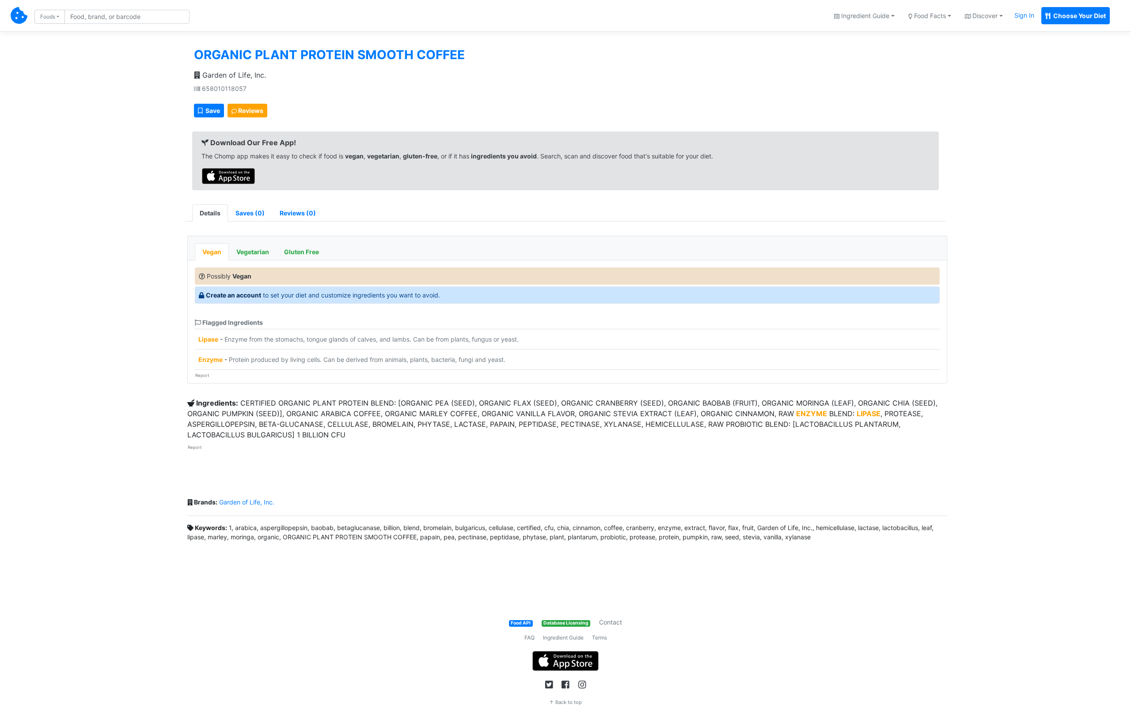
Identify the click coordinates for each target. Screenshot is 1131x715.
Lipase (208, 339)
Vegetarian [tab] (252, 252)
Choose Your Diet (1079, 15)
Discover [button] (984, 15)
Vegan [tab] (211, 252)
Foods (47, 16)
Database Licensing (565, 623)
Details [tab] (210, 213)
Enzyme (210, 359)
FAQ (529, 637)
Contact (610, 622)
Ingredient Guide (563, 637)
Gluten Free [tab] (301, 252)
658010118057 (223, 88)
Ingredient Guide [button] (864, 15)
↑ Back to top (565, 702)
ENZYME (811, 413)
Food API (521, 623)
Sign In (1024, 15)
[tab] (250, 213)
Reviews (250, 110)
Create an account (233, 295)
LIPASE (869, 413)
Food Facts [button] (929, 15)
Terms (599, 637)
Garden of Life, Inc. (233, 75)
